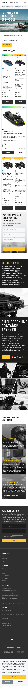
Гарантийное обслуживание (9, 590)
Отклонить (20, 681)
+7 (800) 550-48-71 (6, 623)
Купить (7, 88)
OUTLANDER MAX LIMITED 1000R (6, 160)
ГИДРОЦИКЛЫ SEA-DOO (20, 7)
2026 (19, 93)
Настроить (7, 681)
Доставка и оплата (6, 588)
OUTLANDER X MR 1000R (19, 160)
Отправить (14, 540)
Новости (4, 580)
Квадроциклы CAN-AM (7, 7)
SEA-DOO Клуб (5, 575)
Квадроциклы (5, 556)
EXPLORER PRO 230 (7, 118)
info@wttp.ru (5, 618)
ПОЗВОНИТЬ (5, 343)
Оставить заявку (14, 235)
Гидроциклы (5, 561)
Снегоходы (4, 558)
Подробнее (20, 139)
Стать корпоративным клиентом (11, 482)
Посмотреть (6, 31)
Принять (14, 677)
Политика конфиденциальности (10, 593)
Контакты (4, 570)
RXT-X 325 (5, 57)
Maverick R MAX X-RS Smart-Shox (20, 58)
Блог (3, 568)
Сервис (3, 573)
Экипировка (5, 578)
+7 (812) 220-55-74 (6, 621)
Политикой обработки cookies (18, 661)
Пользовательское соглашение (10, 595)
